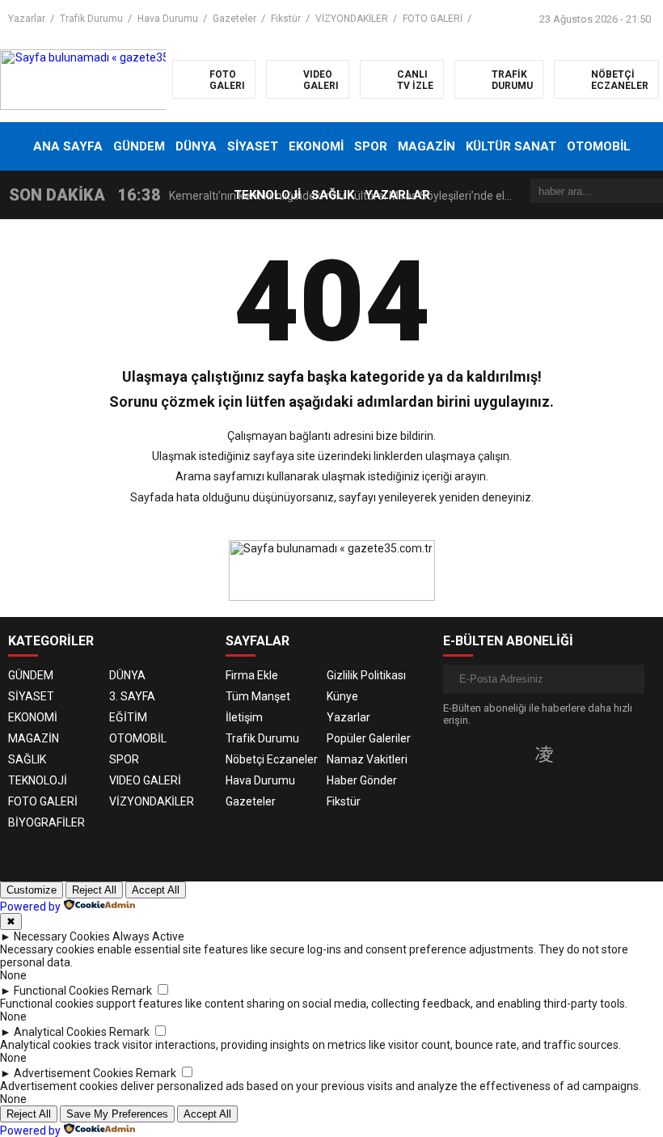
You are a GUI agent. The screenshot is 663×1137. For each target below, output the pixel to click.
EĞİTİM (128, 717)
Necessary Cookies (62, 936)
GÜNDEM (139, 146)
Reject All (94, 890)
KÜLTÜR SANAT (511, 146)
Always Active (148, 936)
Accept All (155, 890)
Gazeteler (234, 18)
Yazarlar (26, 18)
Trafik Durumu (91, 18)
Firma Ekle (252, 675)
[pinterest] (594, 753)
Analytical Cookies (60, 1031)
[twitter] (518, 753)
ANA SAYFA (68, 146)
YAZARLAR (397, 195)
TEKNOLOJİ (267, 195)
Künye (342, 696)
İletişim (244, 717)
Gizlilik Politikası (366, 675)
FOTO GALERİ (432, 18)
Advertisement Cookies (73, 1073)
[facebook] (493, 753)
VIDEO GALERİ (145, 780)
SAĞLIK (332, 195)
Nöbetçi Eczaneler (272, 759)
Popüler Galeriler (369, 738)
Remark (132, 990)
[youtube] (570, 753)
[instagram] (544, 753)
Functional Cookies (61, 990)
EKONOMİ (316, 146)
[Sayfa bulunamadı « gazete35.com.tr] (103, 78)
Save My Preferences (117, 1114)
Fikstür (286, 18)
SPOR (370, 146)
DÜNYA (196, 146)
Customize (31, 890)
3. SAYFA (132, 696)
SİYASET (252, 146)
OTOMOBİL (599, 146)
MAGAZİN (426, 146)
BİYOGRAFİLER (46, 822)
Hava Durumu (167, 18)
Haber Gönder (362, 780)
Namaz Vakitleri (367, 759)
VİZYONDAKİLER (351, 18)
